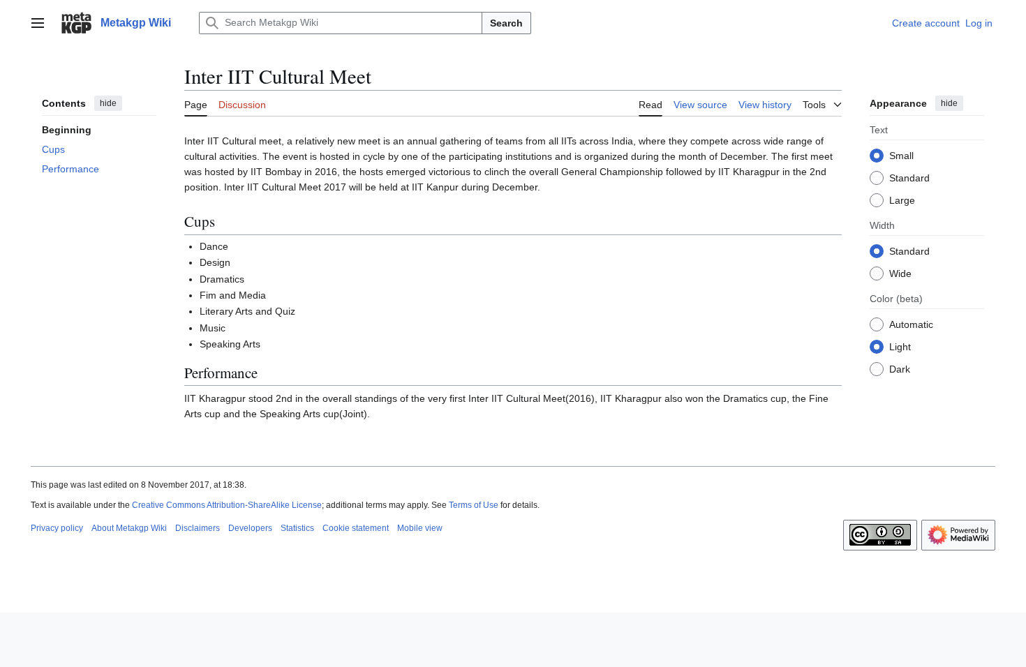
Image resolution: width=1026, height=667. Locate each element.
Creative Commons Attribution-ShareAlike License (227, 505)
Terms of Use (473, 505)
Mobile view (420, 528)
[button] (38, 23)
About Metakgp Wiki (129, 528)
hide (108, 103)
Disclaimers (197, 528)
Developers (250, 528)
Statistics (297, 528)
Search (506, 23)
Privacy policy (57, 528)
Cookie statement (355, 528)
